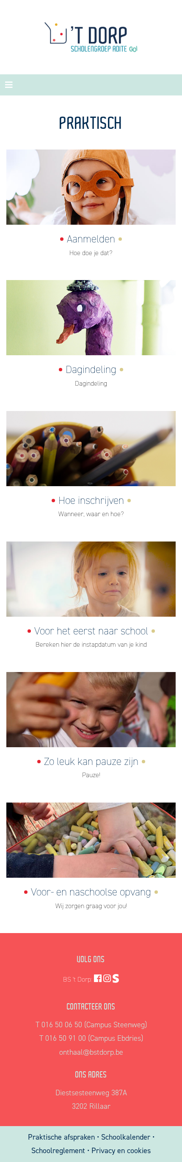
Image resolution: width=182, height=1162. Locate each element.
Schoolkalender (126, 1137)
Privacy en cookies (121, 1151)
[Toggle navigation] (9, 85)
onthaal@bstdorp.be (91, 1052)
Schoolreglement (58, 1151)
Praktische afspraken (62, 1137)
